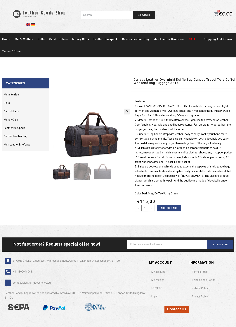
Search (144, 14)
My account (158, 271)
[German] (33, 24)
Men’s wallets (24, 39)
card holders (58, 39)
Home (6, 39)
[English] (28, 24)
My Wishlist (157, 279)
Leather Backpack (105, 39)
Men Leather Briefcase (169, 39)
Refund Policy (200, 288)
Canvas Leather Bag (135, 39)
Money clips (80, 39)
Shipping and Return (218, 39)
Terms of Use (11, 51)
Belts (41, 39)
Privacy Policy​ (200, 296)
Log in (154, 296)
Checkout (156, 288)
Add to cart (169, 208)
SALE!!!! (194, 39)
